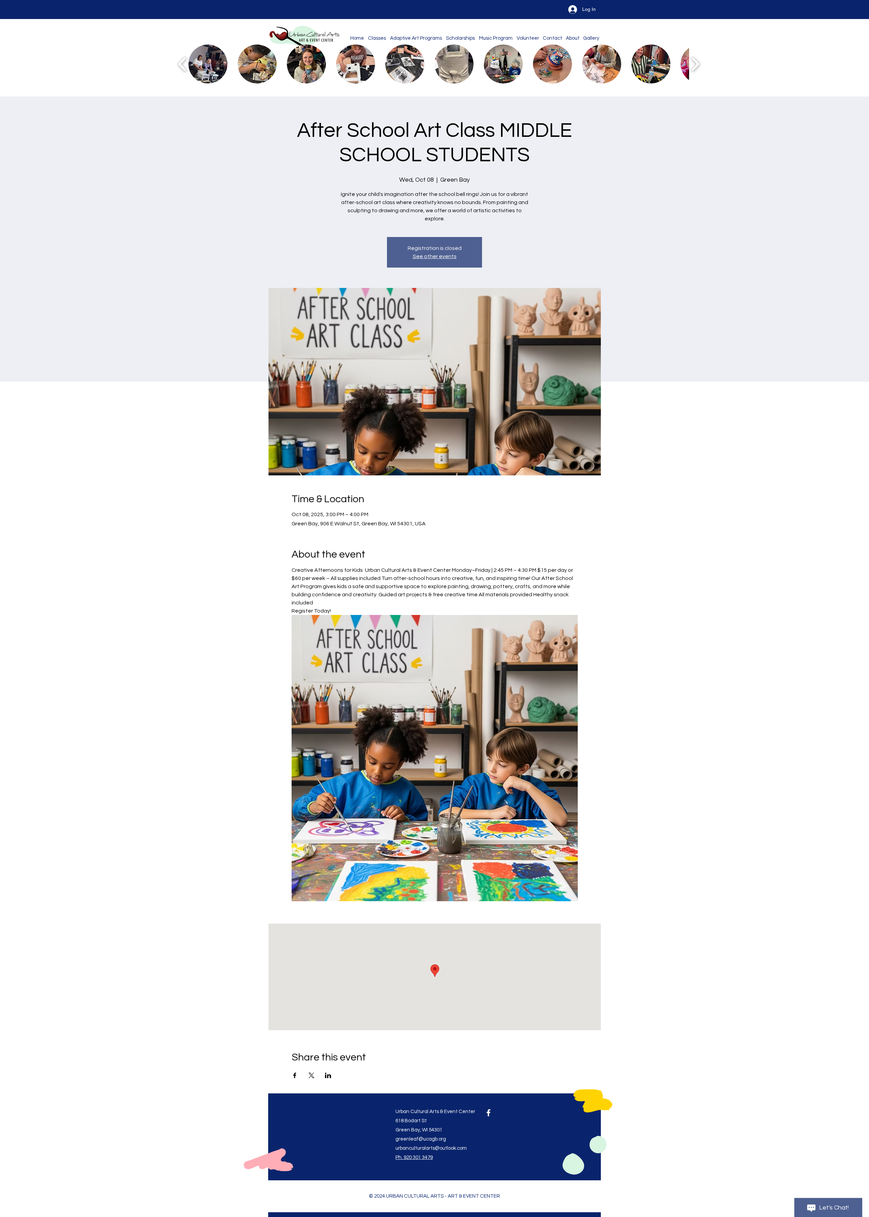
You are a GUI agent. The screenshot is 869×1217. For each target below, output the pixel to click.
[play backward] (182, 64)
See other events (435, 256)
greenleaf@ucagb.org (420, 1139)
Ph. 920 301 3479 (414, 1157)
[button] (207, 64)
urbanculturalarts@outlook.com (431, 1148)
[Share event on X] (311, 1075)
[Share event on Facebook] (295, 1075)
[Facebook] (488, 1113)
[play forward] (695, 64)
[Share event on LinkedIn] (328, 1075)
